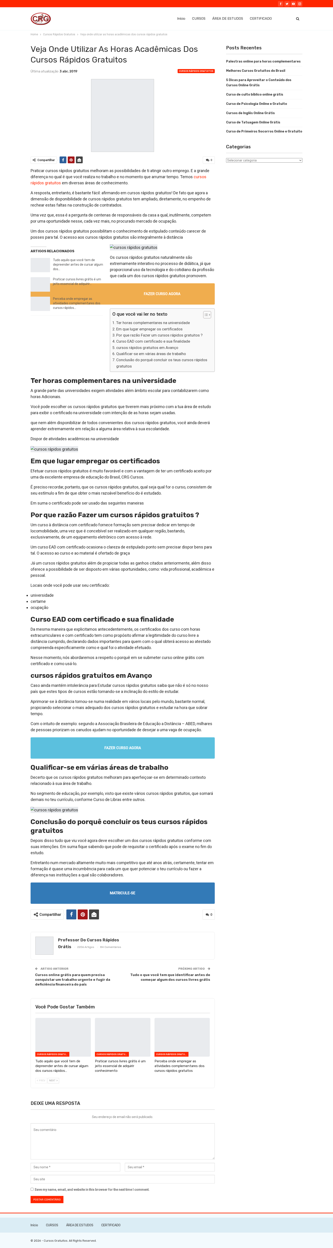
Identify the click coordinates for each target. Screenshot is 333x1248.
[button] (205, 315)
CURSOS (198, 19)
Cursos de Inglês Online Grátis (250, 113)
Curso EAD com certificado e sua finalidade (153, 341)
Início (181, 19)
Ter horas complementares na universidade (153, 322)
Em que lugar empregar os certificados (149, 329)
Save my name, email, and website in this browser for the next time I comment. (92, 1189)
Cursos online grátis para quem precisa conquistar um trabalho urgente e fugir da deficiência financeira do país (72, 979)
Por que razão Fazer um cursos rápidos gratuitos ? (159, 335)
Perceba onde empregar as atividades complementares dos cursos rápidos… (76, 303)
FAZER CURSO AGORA (162, 294)
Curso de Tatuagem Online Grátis (253, 122)
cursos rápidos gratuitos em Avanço (147, 347)
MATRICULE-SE (122, 893)
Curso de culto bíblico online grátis (254, 94)
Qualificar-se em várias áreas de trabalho (151, 353)
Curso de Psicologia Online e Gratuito (256, 104)
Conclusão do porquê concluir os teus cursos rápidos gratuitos (161, 363)
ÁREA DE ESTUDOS (227, 19)
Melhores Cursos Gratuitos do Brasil (255, 71)
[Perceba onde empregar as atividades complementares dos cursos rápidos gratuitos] (40, 304)
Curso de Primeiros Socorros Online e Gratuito (264, 131)
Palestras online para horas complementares (263, 61)
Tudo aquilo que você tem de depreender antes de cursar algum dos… (78, 264)
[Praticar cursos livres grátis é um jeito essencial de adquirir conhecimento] (40, 284)
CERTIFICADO (261, 19)
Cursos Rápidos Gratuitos (196, 71)
